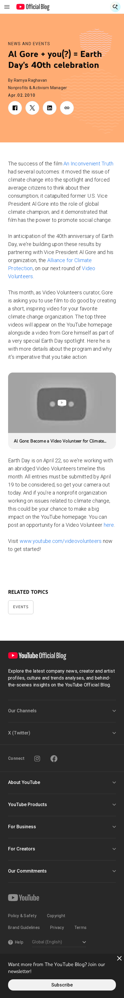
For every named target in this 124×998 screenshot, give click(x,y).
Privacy (57, 927)
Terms (80, 927)
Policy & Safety (22, 915)
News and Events (29, 43)
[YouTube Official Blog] (33, 7)
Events (21, 606)
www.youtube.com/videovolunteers (61, 541)
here (109, 525)
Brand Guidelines (24, 927)
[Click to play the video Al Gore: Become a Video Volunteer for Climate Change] (62, 403)
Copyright (56, 915)
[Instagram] (37, 758)
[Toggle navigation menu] (6, 6)
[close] (119, 958)
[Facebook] (53, 758)
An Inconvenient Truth (88, 164)
